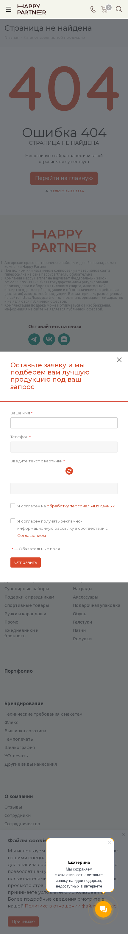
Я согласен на (66, 505)
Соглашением (31, 535)
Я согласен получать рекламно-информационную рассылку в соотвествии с (62, 528)
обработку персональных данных (81, 505)
